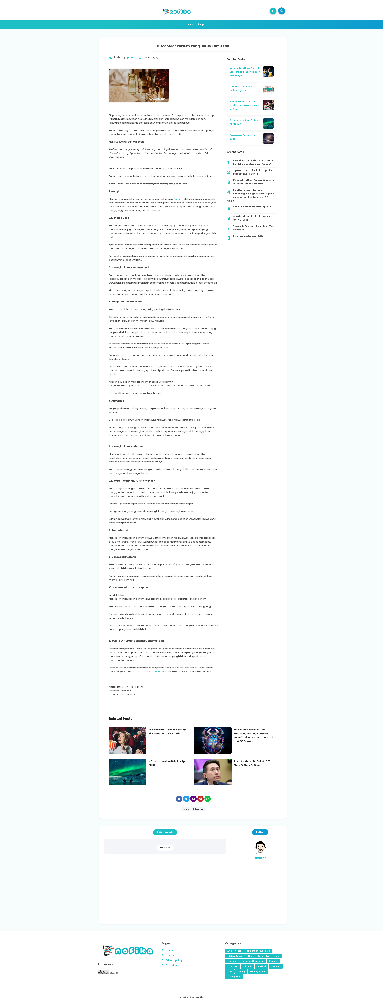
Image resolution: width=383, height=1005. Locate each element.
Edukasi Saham (235, 956)
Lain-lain (247, 966)
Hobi (277, 956)
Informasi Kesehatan (253, 961)
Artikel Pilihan (234, 951)
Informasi (232, 961)
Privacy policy (174, 960)
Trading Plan (234, 976)
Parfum (178, 198)
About (169, 950)
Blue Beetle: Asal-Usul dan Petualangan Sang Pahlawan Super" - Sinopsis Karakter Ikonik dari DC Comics (251, 195)
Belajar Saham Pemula (258, 951)
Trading (241, 971)
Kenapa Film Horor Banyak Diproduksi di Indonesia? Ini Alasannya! (245, 72)
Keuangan (232, 966)
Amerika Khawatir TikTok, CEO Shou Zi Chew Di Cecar (253, 218)
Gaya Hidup (263, 956)
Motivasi (261, 966)
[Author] (260, 853)
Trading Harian (258, 971)
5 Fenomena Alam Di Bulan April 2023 (253, 206)
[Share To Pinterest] (200, 799)
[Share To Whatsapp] (207, 799)
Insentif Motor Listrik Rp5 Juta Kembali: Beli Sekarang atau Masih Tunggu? (254, 162)
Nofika (200, 997)
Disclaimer (172, 965)
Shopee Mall (160, 671)
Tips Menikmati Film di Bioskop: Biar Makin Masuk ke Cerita (244, 105)
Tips (229, 971)
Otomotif (276, 966)
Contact (171, 955)
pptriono (260, 858)
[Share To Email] (193, 799)
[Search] (281, 10)
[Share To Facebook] (179, 799)
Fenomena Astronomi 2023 (248, 236)
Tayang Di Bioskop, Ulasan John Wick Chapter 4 (253, 228)
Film (250, 956)
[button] (273, 11)
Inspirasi (273, 961)
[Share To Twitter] (186, 799)
